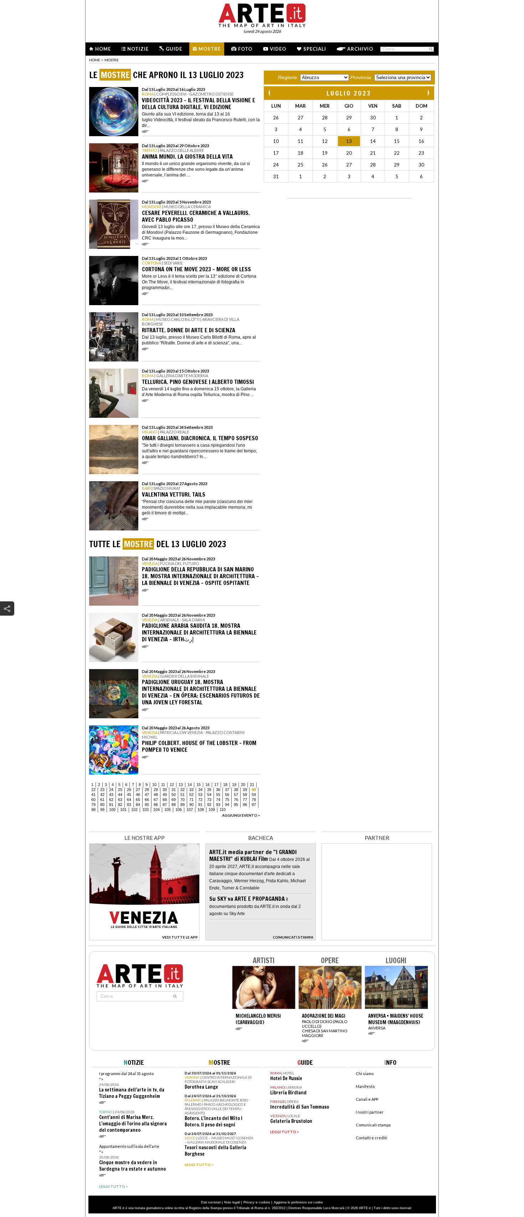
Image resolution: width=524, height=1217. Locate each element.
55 (218, 794)
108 (200, 809)
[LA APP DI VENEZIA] (144, 938)
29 (156, 789)
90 (191, 804)
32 (182, 789)
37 (227, 789)
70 (182, 799)
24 (111, 789)
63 (120, 799)
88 (173, 804)
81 (111, 804)
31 (173, 789)
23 (102, 789)
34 (200, 789)
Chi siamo (365, 1073)
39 (245, 789)
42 (102, 794)
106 (178, 809)
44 (120, 794)
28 (147, 789)
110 (223, 809)
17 (216, 784)
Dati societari (211, 1202)
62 (111, 799)
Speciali (314, 49)
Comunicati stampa (373, 1125)
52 (191, 794)
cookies (264, 1202)
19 (234, 784)
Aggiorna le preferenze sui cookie (298, 1202)
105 (167, 809)
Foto (245, 49)
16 (207, 784)
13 (181, 784)
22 (93, 789)
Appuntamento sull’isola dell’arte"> (132, 1158)
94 (227, 804)
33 (191, 789)
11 (163, 784)
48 (156, 794)
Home (103, 49)
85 (147, 804)
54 (209, 794)
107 (189, 809)
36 (218, 789)
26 (129, 789)
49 (165, 794)
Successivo (428, 93)
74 (218, 799)
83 (129, 804)
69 (173, 799)
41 (93, 794)
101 (123, 809)
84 (138, 804)
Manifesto (365, 1086)
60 (93, 799)
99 (102, 809)
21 (252, 784)
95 (236, 804)
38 (236, 789)
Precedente (270, 93)
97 (254, 804)
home (94, 60)
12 (172, 784)
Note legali (232, 1202)
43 (111, 794)
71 (191, 799)
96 (245, 804)
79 (93, 804)
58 (245, 794)
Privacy (249, 1202)
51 (182, 794)
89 (182, 804)
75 (227, 799)
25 (120, 789)
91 (200, 804)
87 (165, 804)
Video (278, 49)
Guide (174, 49)
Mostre (210, 49)
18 (225, 784)
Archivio (360, 49)
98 (93, 809)
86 (156, 804)
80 (102, 804)
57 (236, 794)
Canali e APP (367, 1099)
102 (134, 809)
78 (254, 799)
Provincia (360, 77)
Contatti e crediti (371, 1137)
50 (173, 794)
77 (245, 799)
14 (189, 784)
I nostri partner (370, 1112)
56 (227, 794)
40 (254, 789)
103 (145, 809)
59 (254, 794)
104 (156, 809)
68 (165, 799)
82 (120, 804)
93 (218, 804)
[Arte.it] (262, 14)
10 (154, 784)
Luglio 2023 (349, 93)
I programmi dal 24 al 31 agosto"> (131, 1085)
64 (129, 799)
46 (138, 794)
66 (147, 799)
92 (209, 804)
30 (165, 789)
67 (156, 799)
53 (200, 794)
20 (243, 784)
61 (102, 799)
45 (129, 794)
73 (209, 799)
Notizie (138, 49)
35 (209, 789)
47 (147, 794)
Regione (287, 77)
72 (200, 799)
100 (112, 809)
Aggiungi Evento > (241, 815)
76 (236, 799)
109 (212, 809)
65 (138, 799)
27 (138, 789)
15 (198, 784)
